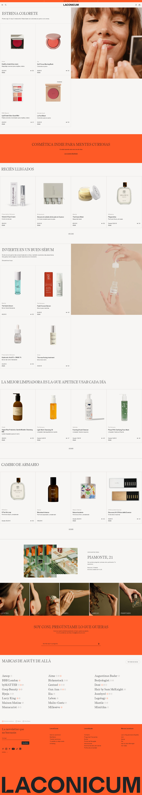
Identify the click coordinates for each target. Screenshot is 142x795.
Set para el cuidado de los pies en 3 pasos (50, 217)
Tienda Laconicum (55, 739)
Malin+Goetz (56, 702)
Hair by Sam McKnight (109, 689)
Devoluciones (88, 743)
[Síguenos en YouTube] (13, 749)
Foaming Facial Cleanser (81, 430)
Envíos (86, 739)
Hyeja (3, 427)
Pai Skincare (40, 303)
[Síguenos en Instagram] (6, 749)
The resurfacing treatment (45, 357)
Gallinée (75, 427)
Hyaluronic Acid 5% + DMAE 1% (11, 357)
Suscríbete (25, 743)
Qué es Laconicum (55, 735)
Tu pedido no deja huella (57, 741)
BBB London (10, 680)
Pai (122, 741)
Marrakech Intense (43, 512)
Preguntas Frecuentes (90, 737)
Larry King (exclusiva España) (130, 735)
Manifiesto (53, 737)
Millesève (111, 214)
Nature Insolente (78, 512)
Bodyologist (102, 680)
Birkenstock (40, 214)
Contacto (87, 735)
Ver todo (71, 233)
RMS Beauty (5, 113)
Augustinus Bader (106, 675)
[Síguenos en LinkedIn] (20, 749)
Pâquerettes (112, 217)
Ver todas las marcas (133, 661)
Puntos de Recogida (90, 741)
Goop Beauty (10, 689)
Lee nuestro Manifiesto (71, 153)
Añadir (3, 72)
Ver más (71, 448)
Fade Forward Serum (44, 306)
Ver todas (124, 745)
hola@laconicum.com (78, 633)
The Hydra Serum (7, 306)
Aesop (39, 510)
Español (4, 752)
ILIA (122, 737)
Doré (97, 684)
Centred (53, 684)
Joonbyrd (100, 693)
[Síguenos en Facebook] (3, 749)
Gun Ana (53, 689)
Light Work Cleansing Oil (45, 430)
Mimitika (100, 707)
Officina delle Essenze (114, 510)
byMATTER (9, 684)
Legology (100, 698)
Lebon (52, 698)
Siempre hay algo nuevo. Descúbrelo (71, 1)
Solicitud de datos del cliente (92, 745)
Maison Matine (77, 510)
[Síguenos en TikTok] (17, 749)
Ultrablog (52, 743)
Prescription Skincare (8, 214)
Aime (3, 61)
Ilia (38, 61)
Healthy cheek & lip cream (10, 64)
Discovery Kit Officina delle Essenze (119, 512)
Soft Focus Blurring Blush (45, 64)
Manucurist (9, 707)
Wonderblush (41, 113)
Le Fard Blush (41, 116)
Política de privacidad (90, 748)
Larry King (9, 698)
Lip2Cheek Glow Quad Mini (10, 115)
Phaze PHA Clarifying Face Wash (118, 430)
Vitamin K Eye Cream (8, 217)
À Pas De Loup (6, 512)
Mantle (75, 214)
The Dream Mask (78, 217)
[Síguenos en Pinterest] (10, 749)
